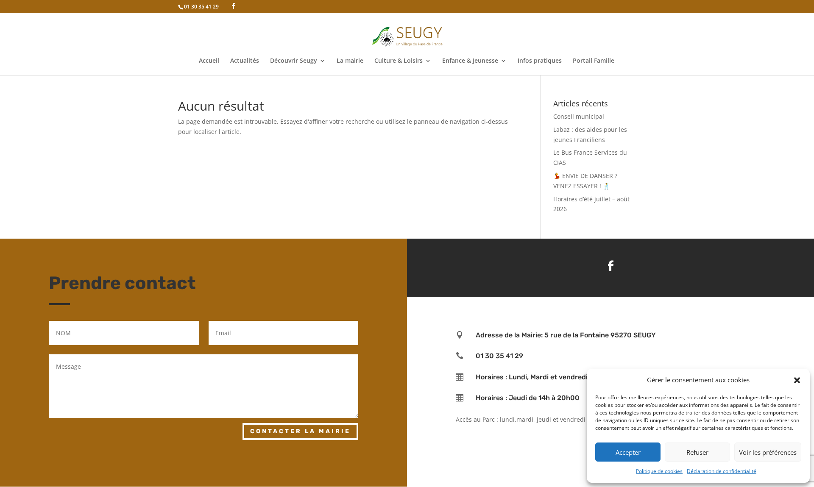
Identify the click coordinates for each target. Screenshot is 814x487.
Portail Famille (593, 61)
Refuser (697, 452)
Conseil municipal (578, 116)
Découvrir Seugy (293, 61)
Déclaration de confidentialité (721, 471)
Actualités (244, 61)
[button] (797, 380)
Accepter (628, 452)
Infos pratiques (540, 61)
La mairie (350, 61)
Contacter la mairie (300, 431)
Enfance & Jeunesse (470, 61)
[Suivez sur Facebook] (610, 266)
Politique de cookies (659, 471)
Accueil (209, 61)
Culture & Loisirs (398, 61)
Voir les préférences (768, 452)
